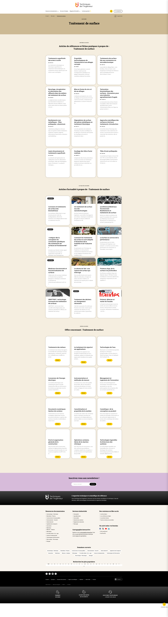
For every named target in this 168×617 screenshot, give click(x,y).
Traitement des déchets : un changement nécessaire (83, 301)
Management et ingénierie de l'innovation (109, 379)
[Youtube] (106, 529)
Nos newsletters (103, 531)
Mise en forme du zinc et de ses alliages (83, 90)
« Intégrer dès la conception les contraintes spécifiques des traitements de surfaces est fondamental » (57, 242)
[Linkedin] (109, 529)
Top (48, 564)
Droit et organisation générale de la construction (55, 442)
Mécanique (49, 531)
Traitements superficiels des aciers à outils (56, 59)
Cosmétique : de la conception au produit (108, 410)
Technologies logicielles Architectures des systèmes (108, 442)
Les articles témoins (104, 518)
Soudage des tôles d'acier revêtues (83, 152)
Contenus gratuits (86, 11)
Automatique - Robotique (52, 514)
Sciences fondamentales (52, 535)
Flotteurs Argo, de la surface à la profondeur (108, 269)
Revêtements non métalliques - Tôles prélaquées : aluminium (56, 122)
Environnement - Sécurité (52, 520)
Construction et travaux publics (53, 518)
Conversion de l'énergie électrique (56, 379)
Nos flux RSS (103, 533)
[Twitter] (103, 529)
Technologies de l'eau (108, 347)
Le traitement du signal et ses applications (83, 348)
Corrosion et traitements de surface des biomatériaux (57, 209)
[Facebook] (100, 529)
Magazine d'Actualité (74, 11)
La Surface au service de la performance (109, 239)
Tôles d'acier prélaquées (108, 151)
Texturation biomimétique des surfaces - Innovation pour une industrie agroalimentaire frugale (109, 93)
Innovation (49, 525)
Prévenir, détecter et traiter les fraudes (107, 300)
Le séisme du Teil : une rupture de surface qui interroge (82, 270)
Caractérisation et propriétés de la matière (82, 410)
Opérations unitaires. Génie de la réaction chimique (81, 442)
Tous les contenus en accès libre (107, 520)
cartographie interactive (86, 532)
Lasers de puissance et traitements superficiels (56, 152)
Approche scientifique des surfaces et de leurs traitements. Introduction (109, 122)
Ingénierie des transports (52, 524)
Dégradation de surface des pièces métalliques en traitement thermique (83, 122)
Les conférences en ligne (105, 516)
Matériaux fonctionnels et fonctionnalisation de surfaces (57, 270)
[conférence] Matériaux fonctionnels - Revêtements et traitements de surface (108, 210)
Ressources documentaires (51, 11)
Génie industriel (50, 522)
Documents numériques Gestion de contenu (57, 410)
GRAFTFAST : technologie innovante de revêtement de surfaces (57, 301)
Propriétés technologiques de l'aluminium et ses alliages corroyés (83, 61)
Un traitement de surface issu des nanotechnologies (83, 209)
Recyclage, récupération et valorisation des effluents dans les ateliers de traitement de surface (57, 92)
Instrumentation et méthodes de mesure (81, 379)
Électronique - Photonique (52, 539)
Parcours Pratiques (64, 11)
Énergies (48, 541)
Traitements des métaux (57, 347)
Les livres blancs (103, 514)
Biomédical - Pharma (51, 516)
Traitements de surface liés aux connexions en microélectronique (108, 60)
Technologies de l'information (53, 537)
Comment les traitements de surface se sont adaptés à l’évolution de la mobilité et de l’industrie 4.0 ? (83, 241)
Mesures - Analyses (51, 529)
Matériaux (49, 527)
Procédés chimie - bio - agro (53, 533)
